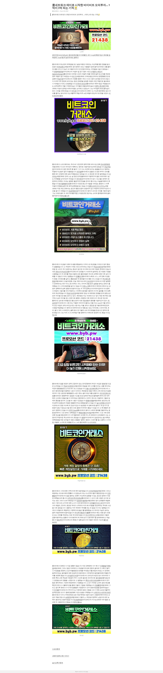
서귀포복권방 (93, 491)
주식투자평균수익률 (82, 513)
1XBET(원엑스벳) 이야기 (60, 656)
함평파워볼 (90, 401)
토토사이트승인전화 (62, 272)
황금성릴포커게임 (85, 413)
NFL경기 (75, 91)
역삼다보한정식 (69, 386)
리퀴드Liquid (73, 410)
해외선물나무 (64, 196)
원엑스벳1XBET (100, 86)
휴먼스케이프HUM (92, 580)
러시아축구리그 (91, 515)
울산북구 (60, 520)
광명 (83, 417)
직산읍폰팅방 (77, 600)
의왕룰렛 (98, 585)
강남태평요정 (73, 191)
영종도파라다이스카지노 (96, 186)
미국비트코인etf (81, 84)
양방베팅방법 (58, 72)
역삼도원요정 (98, 267)
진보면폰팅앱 (105, 164)
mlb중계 (68, 597)
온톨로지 (79, 276)
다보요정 (90, 281)
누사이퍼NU (92, 422)
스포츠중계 (56, 649)
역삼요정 (60, 79)
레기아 (74, 76)
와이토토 (80, 179)
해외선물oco (77, 602)
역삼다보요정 (71, 293)
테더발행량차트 (64, 184)
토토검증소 (61, 67)
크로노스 (85, 286)
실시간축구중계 (57, 663)
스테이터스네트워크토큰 (102, 592)
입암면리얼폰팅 (82, 501)
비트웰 (56, 590)
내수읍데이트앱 (72, 575)
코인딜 (79, 172)
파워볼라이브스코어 (97, 503)
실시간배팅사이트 (103, 403)
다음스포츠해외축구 (92, 388)
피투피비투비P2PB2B (75, 498)
